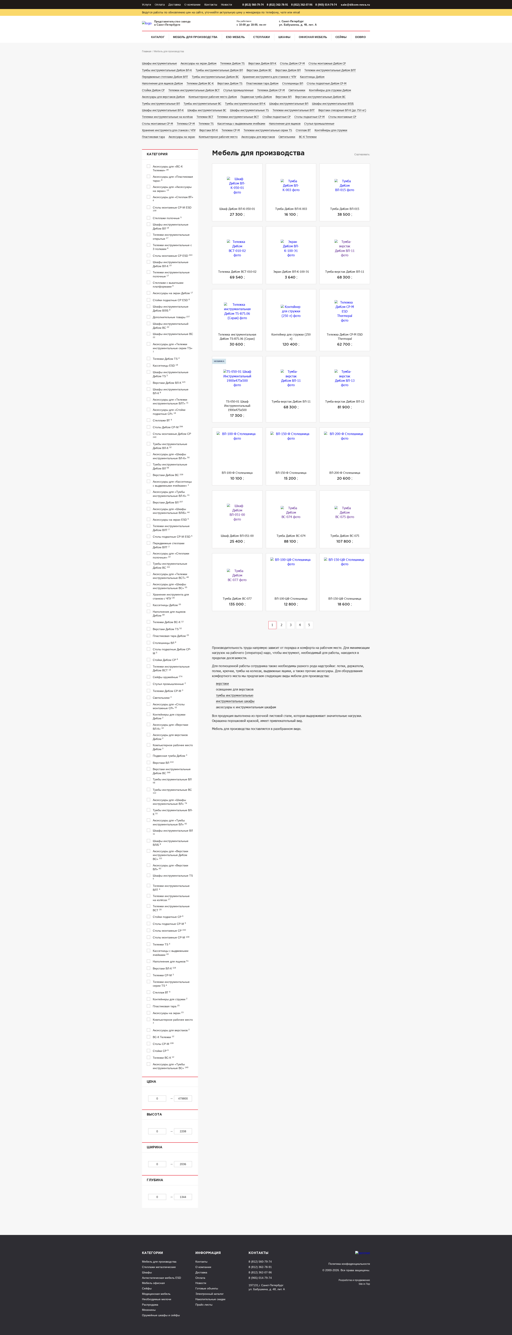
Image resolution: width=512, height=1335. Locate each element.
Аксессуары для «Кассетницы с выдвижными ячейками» (172, 483)
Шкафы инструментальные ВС (206, 110)
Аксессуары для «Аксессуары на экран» (172, 188)
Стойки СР (161, 1050)
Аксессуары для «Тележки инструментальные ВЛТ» (170, 401)
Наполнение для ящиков (284, 123)
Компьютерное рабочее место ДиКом (213, 96)
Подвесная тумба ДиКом (256, 96)
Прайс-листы (203, 1304)
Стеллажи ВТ (162, 420)
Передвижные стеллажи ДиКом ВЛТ (165, 76)
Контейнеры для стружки (331, 130)
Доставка (174, 4)
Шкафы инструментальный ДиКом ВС (170, 325)
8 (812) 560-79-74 (253, 4)
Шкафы (284, 37)
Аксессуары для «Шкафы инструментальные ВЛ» (170, 802)
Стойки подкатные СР (277, 116)
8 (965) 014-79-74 (326, 4)
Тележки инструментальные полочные (171, 274)
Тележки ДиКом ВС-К (200, 83)
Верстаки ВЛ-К (208, 130)
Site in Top (364, 1284)
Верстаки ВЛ (283, 96)
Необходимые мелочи (156, 1299)
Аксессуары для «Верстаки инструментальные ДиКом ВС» (170, 855)
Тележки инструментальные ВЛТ (294, 110)
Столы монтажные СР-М (157, 123)
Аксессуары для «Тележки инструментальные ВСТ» (171, 576)
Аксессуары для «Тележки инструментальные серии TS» (172, 347)
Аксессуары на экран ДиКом (198, 63)
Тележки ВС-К (163, 1057)
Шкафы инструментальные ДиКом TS (170, 374)
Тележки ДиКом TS (232, 63)
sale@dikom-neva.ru (355, 4)
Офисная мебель (313, 37)
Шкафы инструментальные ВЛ (288, 103)
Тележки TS (206, 123)
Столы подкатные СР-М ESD (172, 536)
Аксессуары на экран (182, 136)
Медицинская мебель (156, 1293)
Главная (146, 51)
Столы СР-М (163, 1043)
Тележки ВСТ (205, 116)
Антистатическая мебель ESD (161, 1277)
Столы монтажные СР (342, 116)
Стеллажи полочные (167, 218)
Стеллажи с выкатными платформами (168, 284)
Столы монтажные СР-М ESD (172, 209)
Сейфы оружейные (167, 677)
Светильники (297, 90)
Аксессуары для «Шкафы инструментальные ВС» (170, 586)
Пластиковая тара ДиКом (262, 83)
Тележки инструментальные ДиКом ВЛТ (330, 70)
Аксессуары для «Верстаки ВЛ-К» (170, 726)
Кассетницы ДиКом (312, 76)
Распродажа (150, 1304)
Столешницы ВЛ (292, 83)
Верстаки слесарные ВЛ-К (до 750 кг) (342, 110)
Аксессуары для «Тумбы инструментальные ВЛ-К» (171, 493)
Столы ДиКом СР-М (292, 63)
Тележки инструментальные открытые (171, 236)
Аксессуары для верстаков (258, 136)
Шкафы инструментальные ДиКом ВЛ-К (170, 264)
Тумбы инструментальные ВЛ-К (245, 103)
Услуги (146, 4)
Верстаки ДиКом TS (229, 83)
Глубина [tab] (155, 1180)
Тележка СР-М (186, 123)
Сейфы (341, 37)
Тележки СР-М (231, 130)
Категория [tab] (157, 154)
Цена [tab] (151, 1081)
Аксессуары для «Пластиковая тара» (173, 178)
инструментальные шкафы (235, 701)
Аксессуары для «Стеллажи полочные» (171, 555)
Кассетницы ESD (165, 365)
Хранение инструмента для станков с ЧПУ (269, 76)
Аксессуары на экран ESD (171, 519)
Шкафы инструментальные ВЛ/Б (333, 103)
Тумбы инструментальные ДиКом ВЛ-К (167, 70)
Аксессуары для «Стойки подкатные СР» (169, 411)
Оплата (160, 4)
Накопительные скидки (210, 1299)
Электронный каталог (209, 1293)
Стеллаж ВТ (303, 130)
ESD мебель (235, 37)
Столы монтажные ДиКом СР (327, 63)
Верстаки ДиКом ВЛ (288, 70)
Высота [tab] (154, 1114)
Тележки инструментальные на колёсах (167, 116)
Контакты (210, 4)
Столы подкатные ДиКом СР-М (326, 83)
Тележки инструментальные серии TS (268, 130)
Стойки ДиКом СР (153, 90)
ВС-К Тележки (308, 136)
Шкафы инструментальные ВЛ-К (163, 110)
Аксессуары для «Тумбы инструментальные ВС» (170, 1066)
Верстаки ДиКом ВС (259, 70)
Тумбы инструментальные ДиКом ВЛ (219, 70)
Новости (226, 4)
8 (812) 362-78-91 (277, 4)
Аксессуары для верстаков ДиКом (163, 96)
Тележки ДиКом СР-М (271, 90)
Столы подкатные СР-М (309, 116)
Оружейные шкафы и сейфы (161, 1315)
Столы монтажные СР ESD (172, 255)
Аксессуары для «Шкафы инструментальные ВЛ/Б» (171, 511)
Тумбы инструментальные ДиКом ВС (215, 76)
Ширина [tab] (154, 1147)
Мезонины (149, 1309)
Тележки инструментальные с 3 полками (172, 247)
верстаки (222, 683)
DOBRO (360, 37)
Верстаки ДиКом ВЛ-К (262, 63)
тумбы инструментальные (234, 695)
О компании (192, 4)
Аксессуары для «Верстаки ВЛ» (170, 867)
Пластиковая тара (153, 136)
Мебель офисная (153, 1283)
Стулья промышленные (238, 90)
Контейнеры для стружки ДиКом (330, 90)
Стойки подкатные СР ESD (171, 300)
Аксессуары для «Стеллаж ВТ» (173, 198)
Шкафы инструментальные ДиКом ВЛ (170, 226)
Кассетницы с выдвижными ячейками (241, 123)
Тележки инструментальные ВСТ (238, 116)
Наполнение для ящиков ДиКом (162, 83)
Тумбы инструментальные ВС (202, 103)
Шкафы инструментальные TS (249, 110)
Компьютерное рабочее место (218, 136)
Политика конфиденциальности (349, 1263)
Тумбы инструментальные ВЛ (161, 103)
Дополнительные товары (171, 317)
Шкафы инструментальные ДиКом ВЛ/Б (170, 308)
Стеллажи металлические (159, 1267)
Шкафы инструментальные (159, 63)
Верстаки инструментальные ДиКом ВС (320, 96)
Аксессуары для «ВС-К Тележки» (168, 168)
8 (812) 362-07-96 (301, 4)
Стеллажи (261, 37)
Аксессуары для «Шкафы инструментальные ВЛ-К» (171, 456)
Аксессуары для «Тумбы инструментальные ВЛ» (170, 822)
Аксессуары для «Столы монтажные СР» (169, 706)
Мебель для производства (195, 37)
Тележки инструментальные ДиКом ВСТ (194, 90)
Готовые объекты (206, 1288)
